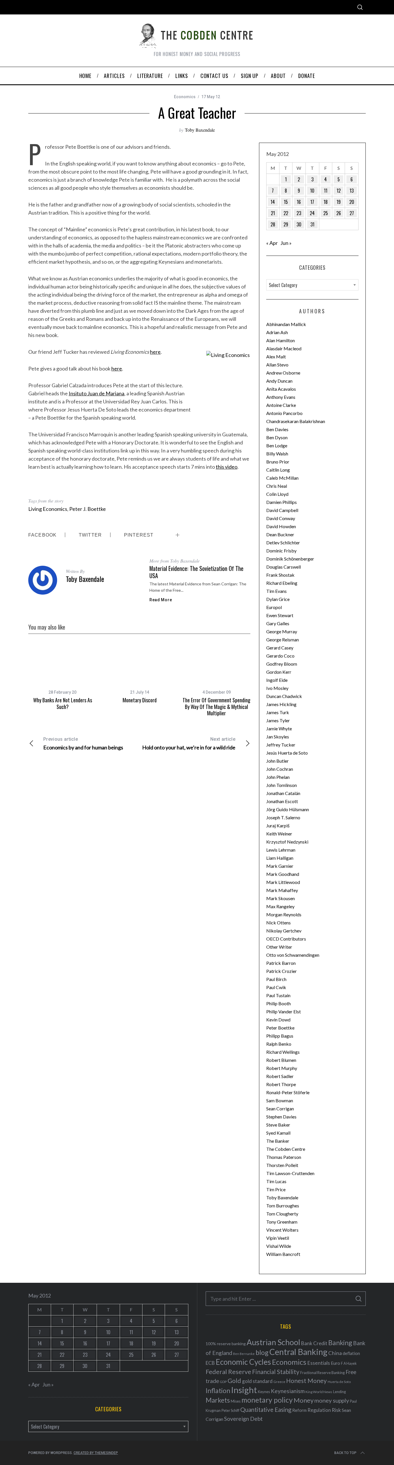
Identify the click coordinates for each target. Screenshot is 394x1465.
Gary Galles (277, 623)
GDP (223, 1382)
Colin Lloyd (277, 494)
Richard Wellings (283, 1052)
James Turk (277, 712)
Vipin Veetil (277, 1238)
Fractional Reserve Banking (322, 1372)
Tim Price (276, 1189)
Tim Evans (276, 591)
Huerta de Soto (339, 1382)
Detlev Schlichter (283, 542)
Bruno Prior (277, 461)
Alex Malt (276, 356)
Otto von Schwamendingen (292, 955)
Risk (336, 1410)
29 (286, 224)
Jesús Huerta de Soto (287, 752)
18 (326, 201)
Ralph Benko (278, 1044)
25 (325, 213)
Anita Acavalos (281, 389)
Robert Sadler (280, 1076)
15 (286, 201)
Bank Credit (314, 1343)
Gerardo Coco (280, 655)
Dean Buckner (280, 534)
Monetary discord (140, 700)
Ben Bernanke (244, 1354)
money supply (331, 1400)
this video (226, 466)
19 (339, 201)
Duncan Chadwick (284, 696)
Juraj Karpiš (278, 825)
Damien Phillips (281, 502)
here (155, 352)
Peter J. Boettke (87, 509)
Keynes (264, 1391)
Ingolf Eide (277, 680)
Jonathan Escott (282, 801)
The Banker (277, 1141)
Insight (244, 1390)
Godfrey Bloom (281, 664)
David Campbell (282, 510)
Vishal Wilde (278, 1246)
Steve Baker (278, 1124)
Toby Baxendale (200, 130)
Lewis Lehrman (280, 849)
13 (352, 190)
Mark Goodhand (282, 874)
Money (304, 1400)
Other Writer (279, 947)
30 (299, 224)
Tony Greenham (281, 1221)
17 (312, 201)
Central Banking (298, 1352)
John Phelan (278, 777)
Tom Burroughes (282, 1205)
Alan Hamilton (280, 340)
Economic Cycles (243, 1362)
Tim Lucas (276, 1181)
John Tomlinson (281, 785)
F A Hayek (349, 1363)
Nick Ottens (278, 922)
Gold (234, 1380)
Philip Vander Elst (283, 1011)
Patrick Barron (281, 963)
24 (312, 213)
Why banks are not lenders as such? (62, 703)
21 (273, 213)
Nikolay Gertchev (283, 930)
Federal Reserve (228, 1371)
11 (325, 190)
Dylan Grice (278, 599)
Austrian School (273, 1342)
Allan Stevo (277, 364)
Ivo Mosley (277, 688)
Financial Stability (275, 1371)
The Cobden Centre (285, 1149)
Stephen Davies (281, 1116)
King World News (318, 1392)
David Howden (281, 526)
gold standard (257, 1381)
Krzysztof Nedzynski (287, 841)
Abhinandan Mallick (286, 324)
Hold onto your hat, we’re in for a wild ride (188, 743)
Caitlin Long (278, 469)
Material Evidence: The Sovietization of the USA (196, 572)
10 (312, 190)
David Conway (280, 518)
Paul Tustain (278, 995)
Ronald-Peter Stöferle (287, 1092)
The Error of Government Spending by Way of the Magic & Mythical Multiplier (216, 706)
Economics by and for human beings (83, 743)
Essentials (318, 1363)
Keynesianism (288, 1391)
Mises (236, 1401)
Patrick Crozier (281, 971)
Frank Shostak (280, 575)
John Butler (277, 761)
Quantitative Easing (265, 1409)
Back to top (345, 1453)
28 (273, 224)
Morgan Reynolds (283, 914)
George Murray (281, 631)
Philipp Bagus (279, 1035)
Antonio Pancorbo (284, 413)
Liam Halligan (279, 858)
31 (312, 224)
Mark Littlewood (283, 882)
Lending (339, 1392)
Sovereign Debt (243, 1418)
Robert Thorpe (281, 1084)
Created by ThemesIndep (96, 1453)
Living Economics (47, 509)
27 (352, 213)
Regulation (319, 1410)
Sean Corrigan (280, 1108)
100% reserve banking (226, 1343)
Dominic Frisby (281, 550)
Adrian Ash (277, 332)
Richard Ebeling (281, 583)
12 (339, 190)
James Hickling (281, 704)
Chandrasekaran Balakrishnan (295, 421)
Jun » (286, 243)
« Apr (272, 243)
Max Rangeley (280, 906)
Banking (340, 1343)
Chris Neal (276, 486)
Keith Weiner (279, 833)
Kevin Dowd (278, 1019)
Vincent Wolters (282, 1230)
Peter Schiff (230, 1410)
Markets (218, 1400)
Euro (335, 1363)
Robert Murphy (281, 1068)
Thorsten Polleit (282, 1165)
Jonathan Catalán (283, 793)
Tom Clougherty (282, 1213)
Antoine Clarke (281, 405)
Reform (299, 1410)
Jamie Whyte (279, 728)
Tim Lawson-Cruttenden (290, 1173)
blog (262, 1352)
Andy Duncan (279, 381)
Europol (274, 607)
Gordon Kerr (278, 672)
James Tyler (278, 720)
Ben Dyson (277, 437)
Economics (185, 96)
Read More (160, 600)
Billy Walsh (277, 453)
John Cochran (279, 769)
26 (338, 213)
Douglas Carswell (283, 566)
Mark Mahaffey (282, 890)
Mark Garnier (279, 866)
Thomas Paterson (283, 1157)
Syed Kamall (278, 1132)
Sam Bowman (279, 1100)
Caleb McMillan (282, 478)
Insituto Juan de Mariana (96, 393)
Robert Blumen (281, 1060)
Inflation (218, 1390)
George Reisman (282, 639)
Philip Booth (278, 1003)
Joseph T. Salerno (283, 817)
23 (299, 213)
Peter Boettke (280, 1027)
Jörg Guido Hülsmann (287, 809)
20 (351, 201)
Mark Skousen (280, 898)
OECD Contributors (286, 938)
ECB (210, 1363)
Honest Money (306, 1380)
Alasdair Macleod (283, 348)
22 (286, 213)
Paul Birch (276, 979)
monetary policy (267, 1400)
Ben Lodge (276, 445)
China (335, 1353)
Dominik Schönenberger (290, 558)
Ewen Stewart (279, 615)
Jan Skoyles (277, 736)
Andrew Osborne (283, 372)
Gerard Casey (279, 647)
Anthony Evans (280, 397)
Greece (279, 1382)
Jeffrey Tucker (280, 744)
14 (273, 201)
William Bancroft (283, 1254)
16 (299, 201)
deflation (351, 1353)
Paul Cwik (276, 987)
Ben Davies (277, 429)
